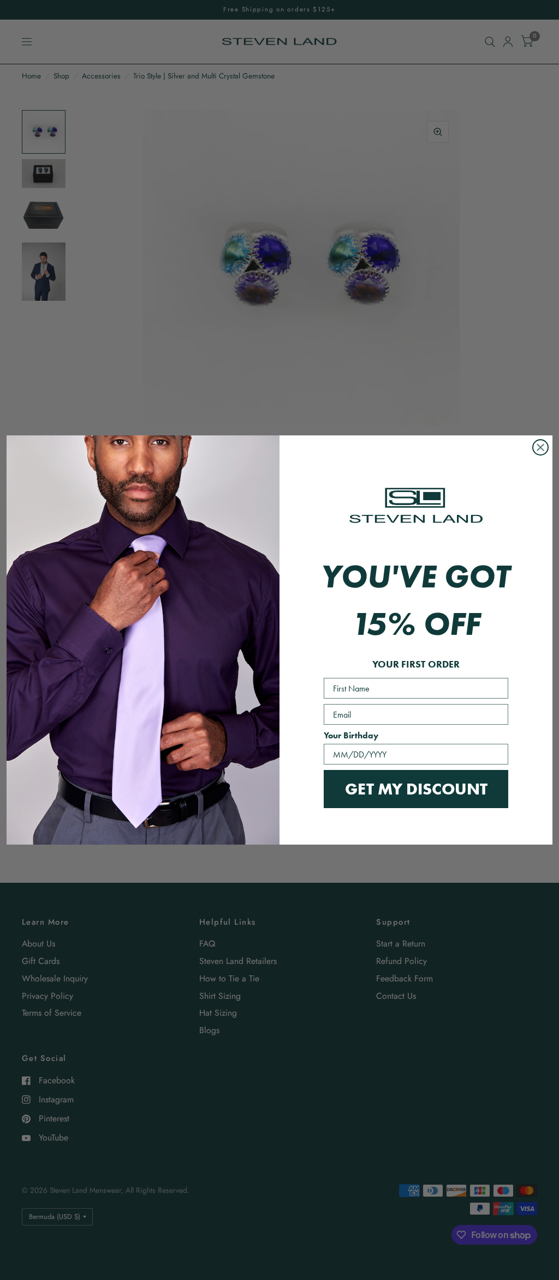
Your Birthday (351, 735)
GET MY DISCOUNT (416, 789)
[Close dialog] (540, 447)
